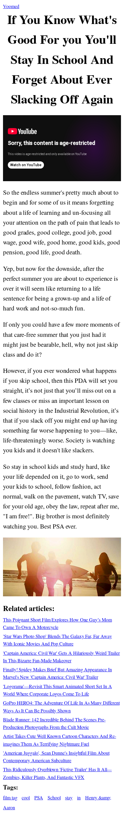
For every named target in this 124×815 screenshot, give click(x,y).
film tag (10, 797)
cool (26, 797)
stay (69, 797)
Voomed (11, 6)
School (54, 797)
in (79, 797)
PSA (38, 797)
